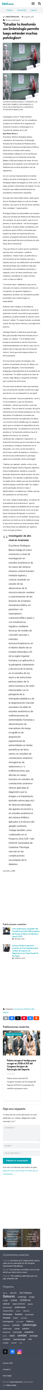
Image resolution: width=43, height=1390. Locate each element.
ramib (4, 1336)
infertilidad (24, 1318)
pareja (17, 1328)
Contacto (6, 1369)
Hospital (6, 1318)
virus (20, 1343)
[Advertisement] (21, 897)
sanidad (22, 1335)
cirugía (31, 1297)
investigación (8, 1321)
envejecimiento (8, 1311)
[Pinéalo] (24, 1018)
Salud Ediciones (12, 16)
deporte (30, 1304)
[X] (5, 1351)
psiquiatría (28, 1332)
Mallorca (30, 1321)
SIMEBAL (6, 1339)
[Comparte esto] (12, 1018)
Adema (5, 1293)
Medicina (6, 1325)
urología (5, 1343)
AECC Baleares (25, 1293)
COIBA (5, 1300)
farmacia (26, 1311)
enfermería (20, 1307)
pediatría (25, 1328)
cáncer (6, 1304)
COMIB (14, 1300)
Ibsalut (15, 1318)
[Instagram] (19, 1351)
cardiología (22, 1296)
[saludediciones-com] (8, 3)
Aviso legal (7, 1375)
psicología (17, 1332)
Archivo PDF (8, 1363)
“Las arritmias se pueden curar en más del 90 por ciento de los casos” (21, 1271)
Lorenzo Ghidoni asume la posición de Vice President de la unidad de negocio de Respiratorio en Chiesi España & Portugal (25, 950)
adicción (13, 1293)
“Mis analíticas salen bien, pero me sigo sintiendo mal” (20, 1277)
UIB (30, 1339)
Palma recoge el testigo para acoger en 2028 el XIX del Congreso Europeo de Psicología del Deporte (21, 1065)
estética (18, 1311)
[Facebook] (12, 1351)
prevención (6, 1332)
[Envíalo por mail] (6, 1018)
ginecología (29, 1314)
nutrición (16, 1325)
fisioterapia (7, 1314)
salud (12, 1336)
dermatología (7, 1307)
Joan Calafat (19, 1322)
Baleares (9, 1296)
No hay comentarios (12, 20)
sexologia (34, 1335)
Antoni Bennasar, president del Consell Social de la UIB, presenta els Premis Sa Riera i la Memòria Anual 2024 (26, 932)
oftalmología (7, 1328)
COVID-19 (25, 1300)
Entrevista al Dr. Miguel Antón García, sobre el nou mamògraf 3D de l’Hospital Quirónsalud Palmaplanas (21, 1263)
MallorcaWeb (11, 1385)
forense (18, 1314)
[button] (33, 3)
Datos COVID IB (19, 1304)
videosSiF (14, 1343)
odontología (29, 1325)
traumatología (19, 1339)
